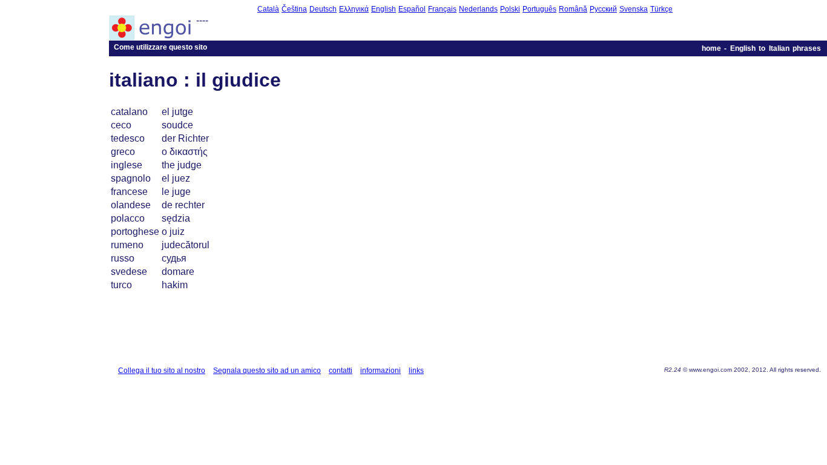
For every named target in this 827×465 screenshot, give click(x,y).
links (416, 370)
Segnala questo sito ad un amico (267, 370)
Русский (603, 9)
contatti (340, 370)
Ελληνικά (354, 9)
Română (573, 9)
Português (539, 9)
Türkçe (661, 9)
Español (412, 9)
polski (510, 9)
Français (442, 9)
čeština (294, 9)
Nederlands (478, 9)
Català (268, 9)
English (383, 9)
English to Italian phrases (775, 48)
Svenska (633, 9)
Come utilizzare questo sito (160, 47)
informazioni (380, 370)
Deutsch (323, 9)
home (711, 48)
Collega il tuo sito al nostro (161, 370)
